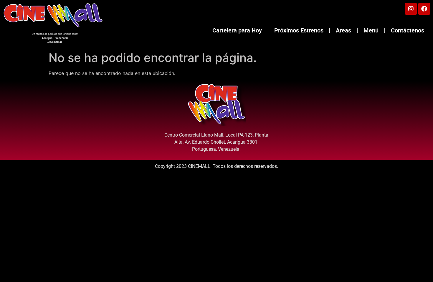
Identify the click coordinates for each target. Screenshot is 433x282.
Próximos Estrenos (298, 30)
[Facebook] (424, 9)
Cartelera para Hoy (237, 30)
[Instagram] (411, 9)
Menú (371, 30)
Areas (343, 30)
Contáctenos (407, 30)
